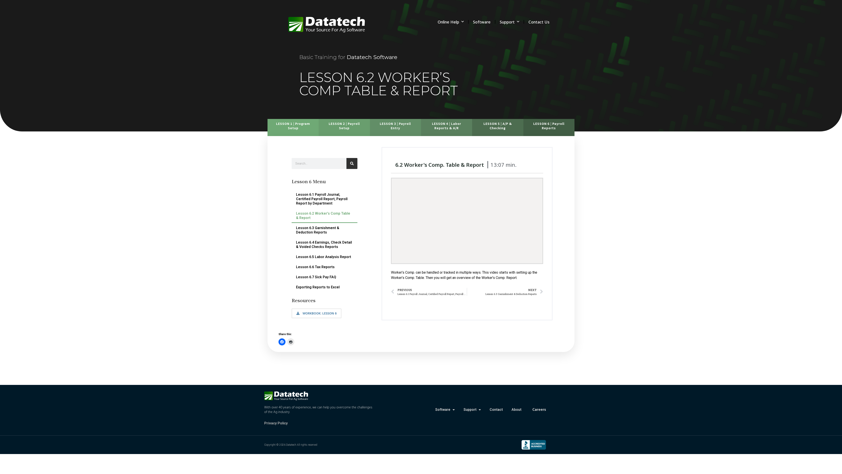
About (516, 410)
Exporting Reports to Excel (318, 287)
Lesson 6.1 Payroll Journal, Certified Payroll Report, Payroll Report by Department (322, 198)
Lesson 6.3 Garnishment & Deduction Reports (317, 230)
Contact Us (538, 22)
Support (507, 22)
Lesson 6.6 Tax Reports (315, 267)
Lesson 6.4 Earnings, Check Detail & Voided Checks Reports (324, 244)
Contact (496, 410)
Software (482, 22)
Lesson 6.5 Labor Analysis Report (323, 257)
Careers (539, 409)
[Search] (351, 163)
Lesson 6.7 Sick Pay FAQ (316, 277)
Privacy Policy (276, 423)
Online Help (448, 22)
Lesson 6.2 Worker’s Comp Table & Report (323, 215)
